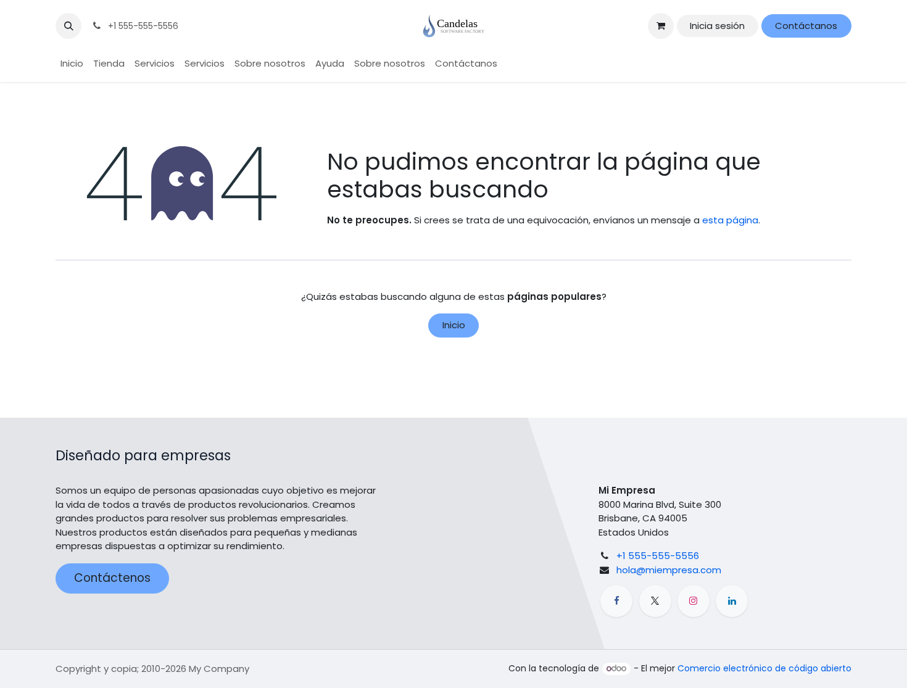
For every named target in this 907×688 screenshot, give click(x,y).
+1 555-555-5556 (657, 555)
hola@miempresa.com (668, 569)
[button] (68, 26)
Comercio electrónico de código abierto (764, 668)
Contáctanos (806, 25)
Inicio (453, 324)
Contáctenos (112, 578)
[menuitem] (72, 64)
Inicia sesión (717, 25)
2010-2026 (165, 668)
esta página (730, 219)
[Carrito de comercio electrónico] (661, 26)
